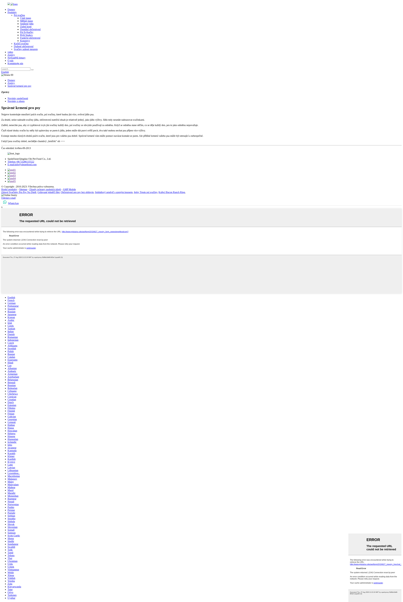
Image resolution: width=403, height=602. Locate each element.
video (10, 52)
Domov (11, 9)
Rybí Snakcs (26, 35)
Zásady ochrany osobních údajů (45, 189)
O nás (10, 60)
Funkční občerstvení (30, 38)
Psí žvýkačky (26, 32)
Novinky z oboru (16, 101)
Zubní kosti (25, 26)
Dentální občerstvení (30, 29)
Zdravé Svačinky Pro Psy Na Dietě (18, 192)
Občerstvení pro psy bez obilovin (77, 192)
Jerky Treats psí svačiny (145, 192)
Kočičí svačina (21, 43)
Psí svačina (19, 15)
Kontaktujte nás (15, 63)
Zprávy (11, 55)
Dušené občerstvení (23, 46)
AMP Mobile (69, 189)
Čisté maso (25, 18)
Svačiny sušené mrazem (26, 49)
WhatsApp (13, 203)
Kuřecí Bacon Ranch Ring (172, 192)
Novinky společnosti (18, 98)
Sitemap (23, 189)
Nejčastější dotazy (17, 57)
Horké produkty (9, 189)
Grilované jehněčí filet (48, 192)
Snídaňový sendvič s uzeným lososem (114, 192)
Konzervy (25, 40)
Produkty (12, 12)
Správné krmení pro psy (19, 86)
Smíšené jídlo (27, 23)
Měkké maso (26, 21)
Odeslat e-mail (8, 198)
